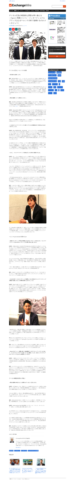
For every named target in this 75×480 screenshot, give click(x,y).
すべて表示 (63, 18)
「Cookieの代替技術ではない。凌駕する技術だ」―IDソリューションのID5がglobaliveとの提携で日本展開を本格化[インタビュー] (40, 471)
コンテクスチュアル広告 (33, 450)
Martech (56, 90)
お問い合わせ (12, 0)
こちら (16, 106)
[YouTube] (13, 29)
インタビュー (27, 10)
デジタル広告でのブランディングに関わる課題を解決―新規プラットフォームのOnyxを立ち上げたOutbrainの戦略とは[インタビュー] (14, 470)
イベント (22, 10)
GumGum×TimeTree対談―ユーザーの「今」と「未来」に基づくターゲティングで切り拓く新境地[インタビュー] (27, 470)
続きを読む (18, 447)
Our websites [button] (62, 0)
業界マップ (16, 10)
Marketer (55, 87)
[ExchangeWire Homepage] (20, 5)
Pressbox (37, 10)
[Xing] (16, 29)
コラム (32, 10)
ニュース (11, 10)
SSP (59, 84)
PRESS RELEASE (52, 78)
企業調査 (63, 81)
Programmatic (50, 87)
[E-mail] (19, 29)
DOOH (59, 81)
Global (47, 10)
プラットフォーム (54, 84)
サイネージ (62, 90)
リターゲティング (60, 87)
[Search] (64, 6)
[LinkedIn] (58, 63)
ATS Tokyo (42, 10)
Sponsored (11, 450)
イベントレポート (50, 90)
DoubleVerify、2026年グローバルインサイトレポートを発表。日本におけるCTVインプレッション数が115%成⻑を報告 (61, 39)
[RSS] (60, 63)
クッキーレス (24, 450)
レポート (49, 84)
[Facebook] (55, 63)
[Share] (10, 29)
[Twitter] (52, 63)
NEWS (59, 72)
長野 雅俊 (12, 25)
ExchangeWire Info (52, 81)
